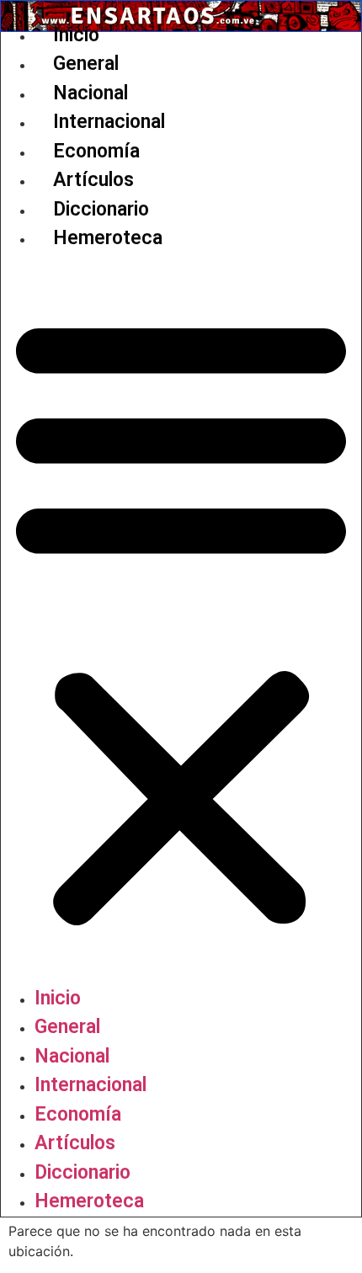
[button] (181, 618)
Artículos (93, 179)
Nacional (90, 93)
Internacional (109, 121)
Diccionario (101, 209)
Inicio (76, 35)
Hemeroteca (107, 237)
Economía (96, 151)
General (86, 63)
